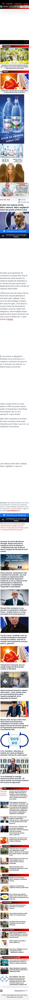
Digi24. (10, 319)
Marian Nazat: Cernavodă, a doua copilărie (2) (17, 941)
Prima (8, 199)
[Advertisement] (14, 24)
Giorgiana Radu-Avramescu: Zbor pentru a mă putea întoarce (17, 906)
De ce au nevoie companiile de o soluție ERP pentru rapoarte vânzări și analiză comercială (19, 961)
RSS (3, 4)
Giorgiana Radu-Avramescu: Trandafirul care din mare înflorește (17, 923)
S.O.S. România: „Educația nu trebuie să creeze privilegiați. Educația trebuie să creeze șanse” (13, 753)
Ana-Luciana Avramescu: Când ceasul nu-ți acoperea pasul (18, 914)
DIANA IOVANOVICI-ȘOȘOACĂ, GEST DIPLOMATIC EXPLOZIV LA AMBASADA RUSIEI (18, 969)
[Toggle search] (27, 42)
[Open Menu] (1, 42)
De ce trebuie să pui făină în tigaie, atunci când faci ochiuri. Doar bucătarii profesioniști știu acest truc (18, 896)
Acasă (1, 199)
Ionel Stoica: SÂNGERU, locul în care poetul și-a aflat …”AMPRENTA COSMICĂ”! (18, 950)
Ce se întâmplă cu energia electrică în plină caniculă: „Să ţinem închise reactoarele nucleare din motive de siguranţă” (14, 779)
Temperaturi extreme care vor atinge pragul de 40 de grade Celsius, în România (14, 91)
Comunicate (18, 4)
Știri (5, 199)
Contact (25, 4)
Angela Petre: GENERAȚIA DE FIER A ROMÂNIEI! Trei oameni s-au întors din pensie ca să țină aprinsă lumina (18, 935)
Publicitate (9, 4)
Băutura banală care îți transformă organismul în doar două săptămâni (18, 868)
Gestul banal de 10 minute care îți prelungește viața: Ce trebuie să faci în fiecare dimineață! (18, 861)
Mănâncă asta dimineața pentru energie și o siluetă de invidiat (18, 879)
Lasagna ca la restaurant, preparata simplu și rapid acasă (18, 886)
